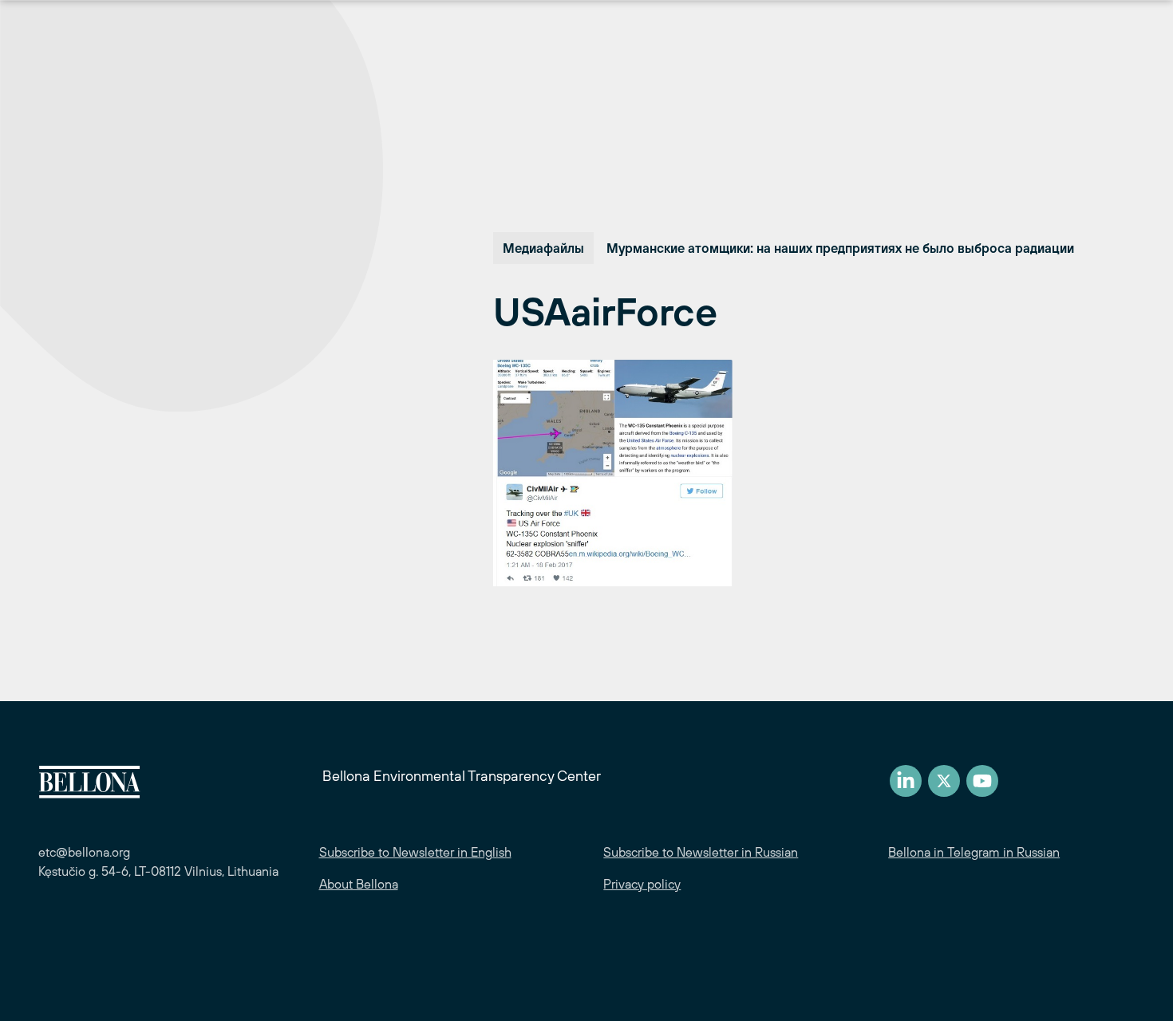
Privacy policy (642, 884)
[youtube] (982, 781)
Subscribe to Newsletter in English (415, 852)
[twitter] (944, 781)
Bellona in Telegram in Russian (974, 852)
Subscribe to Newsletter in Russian (700, 852)
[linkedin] (906, 781)
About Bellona (358, 884)
